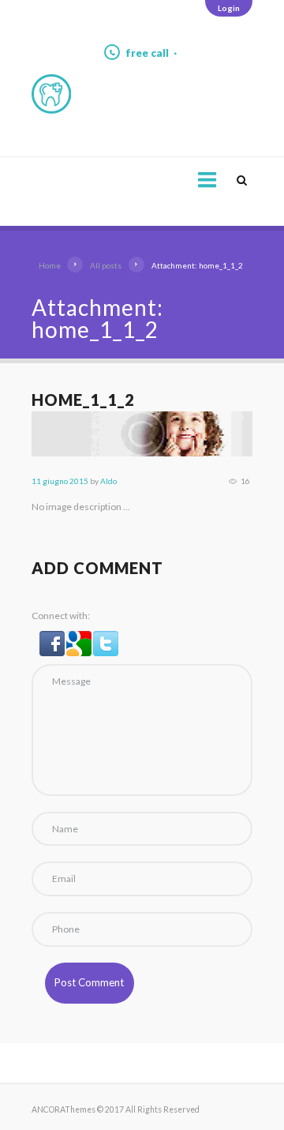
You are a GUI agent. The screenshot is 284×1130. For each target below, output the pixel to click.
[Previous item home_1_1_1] (87, 434)
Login (229, 8)
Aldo (108, 481)
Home (50, 265)
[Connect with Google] (79, 638)
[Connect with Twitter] (105, 638)
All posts (105, 265)
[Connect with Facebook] (52, 638)
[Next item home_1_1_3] (197, 434)
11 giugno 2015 (60, 481)
